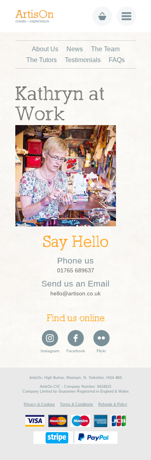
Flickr (101, 351)
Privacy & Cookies (39, 404)
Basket (102, 16)
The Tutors (41, 59)
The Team (105, 49)
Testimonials (83, 59)
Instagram (50, 351)
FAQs (117, 59)
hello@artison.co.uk (75, 293)
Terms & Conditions (76, 404)
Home (37, 16)
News (74, 49)
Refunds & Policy (112, 404)
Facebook (75, 351)
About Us (45, 49)
